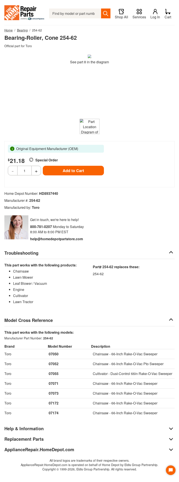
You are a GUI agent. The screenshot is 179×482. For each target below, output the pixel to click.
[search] (105, 13)
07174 (54, 412)
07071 (54, 383)
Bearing (22, 30)
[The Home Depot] (24, 13)
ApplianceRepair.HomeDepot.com (39, 449)
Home (8, 30)
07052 (54, 363)
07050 (54, 353)
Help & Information (24, 428)
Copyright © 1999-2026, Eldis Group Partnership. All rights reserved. (89, 469)
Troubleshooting (21, 253)
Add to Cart (73, 170)
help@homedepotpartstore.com (56, 238)
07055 (54, 373)
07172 (54, 403)
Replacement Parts (24, 439)
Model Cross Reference (28, 320)
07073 (54, 393)
